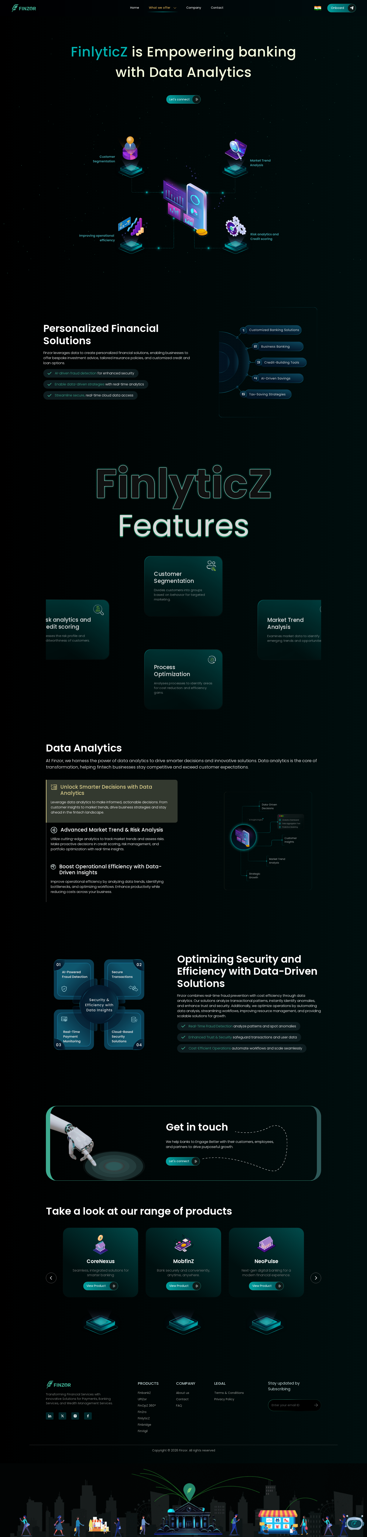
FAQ (179, 1405)
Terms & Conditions (229, 1393)
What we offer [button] (160, 8)
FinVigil (143, 1431)
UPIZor (142, 1399)
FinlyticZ (144, 1418)
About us (182, 1393)
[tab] (112, 801)
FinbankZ (144, 1393)
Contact (217, 8)
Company (193, 8)
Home (134, 8)
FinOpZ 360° (147, 1405)
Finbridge (144, 1425)
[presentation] (51, 1278)
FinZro (142, 1412)
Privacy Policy (224, 1399)
